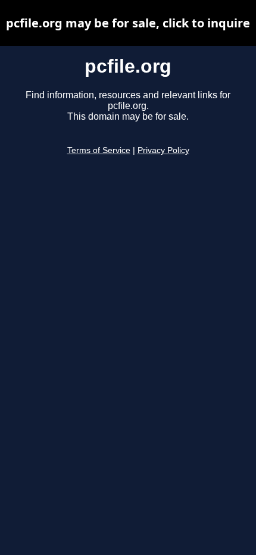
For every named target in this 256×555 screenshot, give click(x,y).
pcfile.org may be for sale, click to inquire (128, 23)
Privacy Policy (163, 150)
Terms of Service (98, 150)
